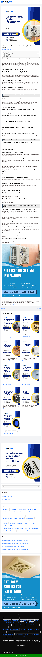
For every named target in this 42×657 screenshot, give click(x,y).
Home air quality (5, 523)
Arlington (34, 513)
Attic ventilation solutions (6, 624)
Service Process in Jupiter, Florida (8, 53)
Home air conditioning (28, 520)
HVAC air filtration (19, 523)
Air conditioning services (6, 511)
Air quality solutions (15, 513)
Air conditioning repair (32, 509)
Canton (27, 624)
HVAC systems (32, 523)
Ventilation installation (12, 530)
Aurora (13, 624)
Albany (20, 513)
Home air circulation (19, 520)
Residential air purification (19, 528)
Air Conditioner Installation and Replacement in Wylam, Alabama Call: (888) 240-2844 (15, 543)
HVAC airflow (25, 523)
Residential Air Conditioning (7, 337)
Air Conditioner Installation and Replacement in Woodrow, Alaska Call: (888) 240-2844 (15, 549)
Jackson (20, 525)
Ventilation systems (21, 530)
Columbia (15, 518)
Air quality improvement (6, 513)
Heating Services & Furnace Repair (8, 433)
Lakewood (25, 525)
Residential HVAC (27, 528)
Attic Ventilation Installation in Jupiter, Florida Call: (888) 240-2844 (10, 359)
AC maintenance (14, 509)
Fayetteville (5, 520)
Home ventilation (12, 523)
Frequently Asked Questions (7, 56)
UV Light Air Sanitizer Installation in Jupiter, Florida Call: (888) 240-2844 (30, 383)
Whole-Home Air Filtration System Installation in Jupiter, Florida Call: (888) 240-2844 (11, 406)
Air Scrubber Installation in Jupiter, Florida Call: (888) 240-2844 (30, 359)
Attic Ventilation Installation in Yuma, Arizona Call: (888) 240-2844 (12, 550)
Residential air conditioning (8, 528)
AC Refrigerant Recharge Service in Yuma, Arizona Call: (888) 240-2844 (13, 546)
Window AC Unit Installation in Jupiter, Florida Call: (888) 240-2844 (29, 406)
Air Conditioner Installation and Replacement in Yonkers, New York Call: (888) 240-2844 (15, 540)
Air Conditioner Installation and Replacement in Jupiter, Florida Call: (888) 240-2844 (11, 335)
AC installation (6, 509)
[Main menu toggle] (40, 2)
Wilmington (28, 530)
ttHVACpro (13, 304)
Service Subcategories (6, 54)
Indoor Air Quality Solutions (7, 49)
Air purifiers (36, 511)
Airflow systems (30, 511)
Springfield (5, 530)
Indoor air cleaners (6, 525)
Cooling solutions (21, 518)
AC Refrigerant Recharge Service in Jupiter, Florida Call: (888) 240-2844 (29, 335)
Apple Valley (30, 513)
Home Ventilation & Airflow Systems (8, 360)
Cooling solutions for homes (30, 518)
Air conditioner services (22, 509)
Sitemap (11, 652)
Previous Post (3, 308)
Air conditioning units (15, 511)
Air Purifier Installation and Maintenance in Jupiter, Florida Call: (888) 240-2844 (11, 383)
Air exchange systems (23, 511)
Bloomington (22, 624)
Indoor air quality (13, 525)
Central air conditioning (7, 518)
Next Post (39, 308)
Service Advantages (6, 55)
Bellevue (17, 515)
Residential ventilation (35, 528)
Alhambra (24, 513)
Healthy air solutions (12, 520)
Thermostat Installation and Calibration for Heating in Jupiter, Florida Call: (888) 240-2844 (11, 431)
